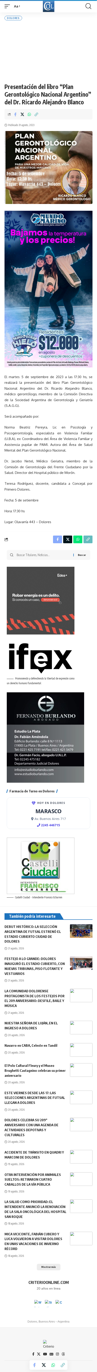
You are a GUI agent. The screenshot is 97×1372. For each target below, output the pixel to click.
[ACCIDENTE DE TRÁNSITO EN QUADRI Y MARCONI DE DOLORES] (81, 1157)
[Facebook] (33, 1354)
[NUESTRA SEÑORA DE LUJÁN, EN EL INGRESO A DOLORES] (81, 1027)
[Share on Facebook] (15, 114)
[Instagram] (57, 1354)
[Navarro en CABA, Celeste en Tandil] (81, 1050)
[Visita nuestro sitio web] (48, 1303)
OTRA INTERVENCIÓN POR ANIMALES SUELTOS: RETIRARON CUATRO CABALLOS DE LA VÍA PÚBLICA (33, 1180)
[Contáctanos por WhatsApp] (38, 1303)
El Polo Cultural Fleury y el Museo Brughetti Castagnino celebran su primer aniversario (35, 1070)
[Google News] (51, 1354)
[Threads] (63, 1354)
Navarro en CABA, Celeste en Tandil (31, 1045)
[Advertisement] (48, 52)
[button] (8, 6)
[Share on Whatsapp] (29, 114)
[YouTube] (45, 1354)
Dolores (13, 18)
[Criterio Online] (48, 6)
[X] (39, 1354)
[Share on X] (22, 114)
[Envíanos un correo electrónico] (59, 1303)
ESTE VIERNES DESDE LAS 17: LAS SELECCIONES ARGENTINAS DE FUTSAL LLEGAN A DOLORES (35, 1098)
